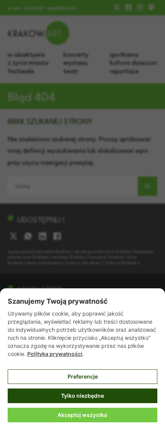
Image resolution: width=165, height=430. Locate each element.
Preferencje (83, 376)
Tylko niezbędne (82, 395)
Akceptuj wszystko (82, 415)
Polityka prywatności (54, 354)
